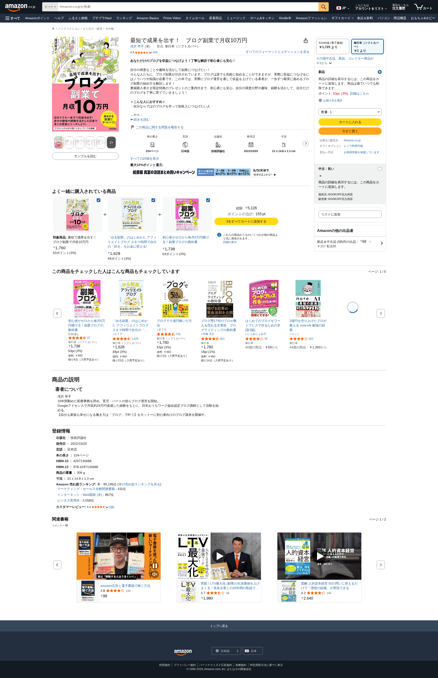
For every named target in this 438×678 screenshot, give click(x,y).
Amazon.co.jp (352, 140)
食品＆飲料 (365, 18)
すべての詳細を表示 (144, 158)
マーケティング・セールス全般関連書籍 (86, 489)
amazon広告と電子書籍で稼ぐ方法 (125, 585)
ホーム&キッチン (262, 18)
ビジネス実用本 (68, 500)
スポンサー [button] (58, 525)
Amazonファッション (311, 18)
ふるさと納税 (78, 18)
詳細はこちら (359, 93)
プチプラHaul (102, 18)
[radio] (332, 46)
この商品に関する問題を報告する (160, 127)
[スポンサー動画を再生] (219, 556)
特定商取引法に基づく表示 (266, 665)
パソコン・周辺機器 (392, 18)
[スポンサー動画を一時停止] (155, 566)
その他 (109, 28)
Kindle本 (285, 18)
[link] (64, 253)
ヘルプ (59, 18)
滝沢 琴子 (137, 46)
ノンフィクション (69, 28)
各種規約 (240, 665)
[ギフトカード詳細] (353, 18)
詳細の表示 (230, 242)
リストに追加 (330, 214)
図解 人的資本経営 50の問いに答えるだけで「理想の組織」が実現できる (329, 586)
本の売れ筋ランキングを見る (139, 484)
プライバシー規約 (185, 665)
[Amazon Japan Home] (183, 652)
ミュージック (236, 18)
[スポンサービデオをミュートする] (155, 574)
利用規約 (164, 665)
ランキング (124, 18)
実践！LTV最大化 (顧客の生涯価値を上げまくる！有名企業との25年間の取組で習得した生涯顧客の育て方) (230, 586)
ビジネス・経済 (92, 28)
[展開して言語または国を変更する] (348, 8)
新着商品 (215, 18)
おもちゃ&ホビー (423, 18)
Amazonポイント (37, 18)
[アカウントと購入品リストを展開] (386, 8)
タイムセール (195, 18)
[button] (12, 18)
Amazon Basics (148, 18)
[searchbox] (188, 7)
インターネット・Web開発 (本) (79, 495)
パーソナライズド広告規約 (215, 665)
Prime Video (172, 18)
